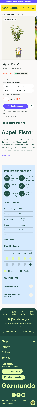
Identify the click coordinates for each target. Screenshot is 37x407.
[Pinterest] (18, 395)
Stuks (11, 99)
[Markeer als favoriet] (31, 106)
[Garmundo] (10, 8)
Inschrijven (27, 331)
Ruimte (6, 347)
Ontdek (6, 352)
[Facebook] (14, 395)
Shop (5, 341)
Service (6, 358)
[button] (33, 8)
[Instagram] (23, 395)
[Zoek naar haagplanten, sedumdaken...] (24, 8)
